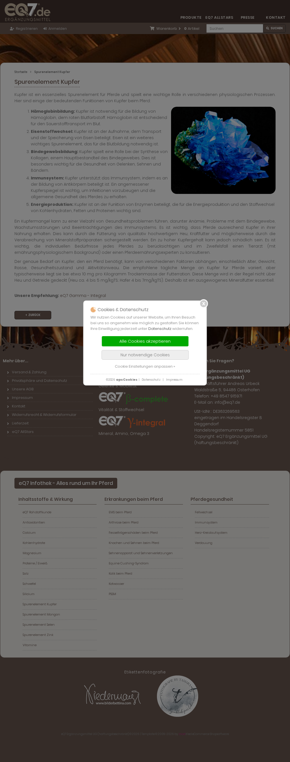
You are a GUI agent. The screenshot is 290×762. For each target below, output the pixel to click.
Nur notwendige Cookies (145, 355)
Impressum (174, 380)
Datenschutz (160, 328)
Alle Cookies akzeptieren (145, 341)
